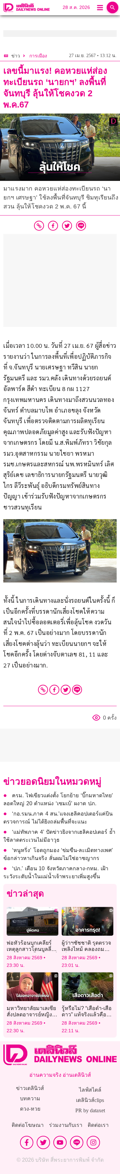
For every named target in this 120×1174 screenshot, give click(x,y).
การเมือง (38, 55)
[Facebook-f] (26, 1142)
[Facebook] (54, 690)
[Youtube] (60, 1142)
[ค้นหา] (112, 7)
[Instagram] (93, 1142)
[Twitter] (66, 690)
